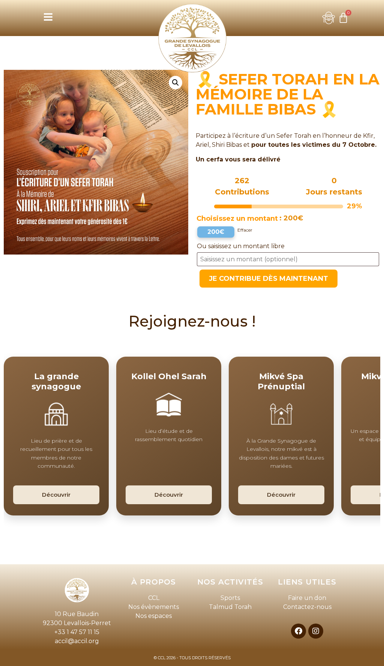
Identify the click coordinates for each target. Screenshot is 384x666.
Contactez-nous (307, 606)
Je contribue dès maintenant (268, 278)
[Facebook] (298, 631)
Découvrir (56, 494)
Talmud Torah (230, 606)
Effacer (244, 230)
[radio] (215, 232)
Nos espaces (153, 615)
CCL (153, 597)
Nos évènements (153, 606)
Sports (230, 597)
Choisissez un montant (237, 218)
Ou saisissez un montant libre (241, 246)
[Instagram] (315, 631)
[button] (175, 82)
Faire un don (307, 597)
